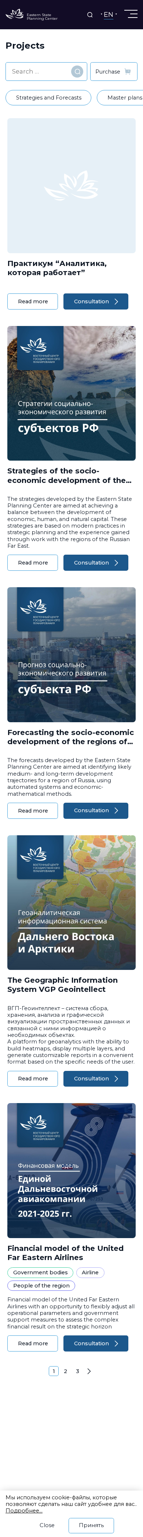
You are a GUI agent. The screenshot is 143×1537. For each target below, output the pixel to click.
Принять (91, 1525)
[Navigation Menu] (130, 14)
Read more (33, 301)
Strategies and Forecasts (48, 97)
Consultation (91, 301)
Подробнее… (24, 1510)
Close (47, 1525)
